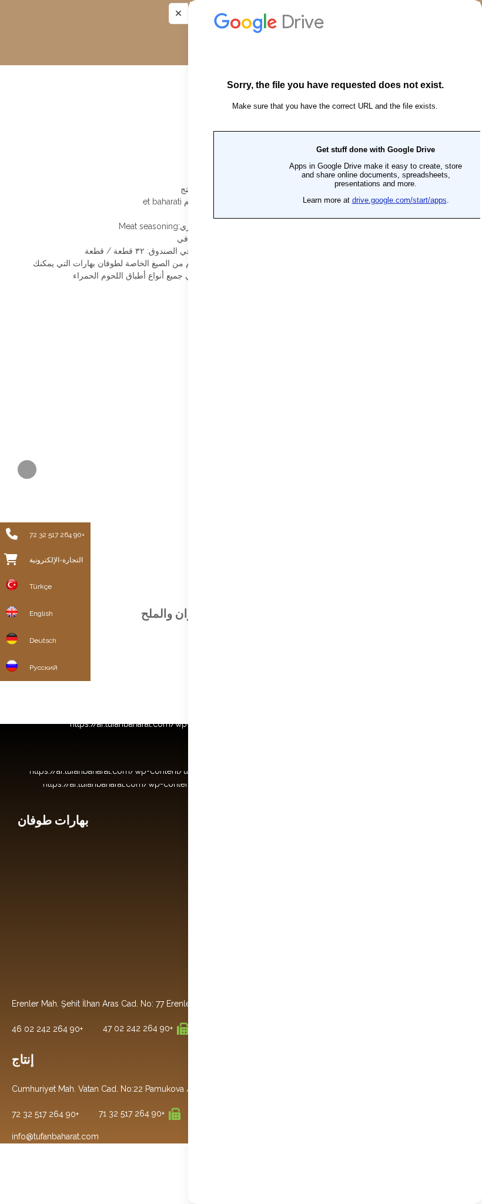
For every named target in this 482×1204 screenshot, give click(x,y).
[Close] (178, 13)
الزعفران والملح (180, 613)
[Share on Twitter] (27, 469)
